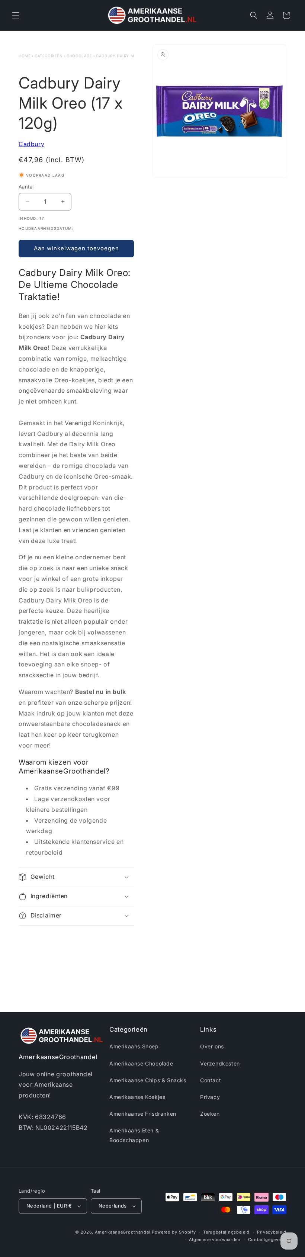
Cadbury (31, 144)
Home (24, 56)
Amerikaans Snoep (134, 1046)
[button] (15, 15)
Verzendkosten (220, 1063)
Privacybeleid (271, 1232)
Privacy (210, 1097)
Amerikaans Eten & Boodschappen (134, 1135)
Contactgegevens (267, 1239)
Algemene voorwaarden (215, 1239)
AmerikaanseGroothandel (122, 1232)
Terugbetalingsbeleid (226, 1232)
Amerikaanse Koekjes (137, 1097)
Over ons (212, 1046)
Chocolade (79, 56)
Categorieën (49, 56)
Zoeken (210, 1113)
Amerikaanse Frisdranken (142, 1113)
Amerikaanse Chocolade (141, 1063)
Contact (210, 1080)
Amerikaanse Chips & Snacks (147, 1080)
